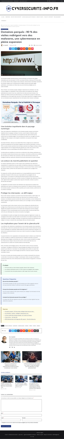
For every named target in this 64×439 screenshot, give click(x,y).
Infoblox (30, 325)
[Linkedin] (16, 48)
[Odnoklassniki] (29, 48)
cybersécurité (15, 325)
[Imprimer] (37, 330)
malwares (38, 325)
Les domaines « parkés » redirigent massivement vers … (17, 313)
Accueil (3, 25)
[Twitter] (13, 48)
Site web (23, 417)
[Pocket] (32, 48)
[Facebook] (10, 48)
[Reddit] (24, 48)
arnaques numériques (8, 325)
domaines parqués (21, 325)
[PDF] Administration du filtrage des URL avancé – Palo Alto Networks (20, 319)
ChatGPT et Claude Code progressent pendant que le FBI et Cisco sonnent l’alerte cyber (6, 385)
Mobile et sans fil (40, 434)
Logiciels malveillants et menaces (30, 434)
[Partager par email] (35, 330)
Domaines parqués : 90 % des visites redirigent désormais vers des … (19, 311)
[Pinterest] (21, 48)
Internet (34, 325)
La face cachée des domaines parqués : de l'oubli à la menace (18, 315)
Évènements (16, 1)
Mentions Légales (40, 432)
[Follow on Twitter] (7, 45)
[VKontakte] (27, 48)
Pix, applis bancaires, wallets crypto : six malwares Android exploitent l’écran (21, 385)
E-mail (2, 417)
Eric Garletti (5, 45)
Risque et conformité (48, 434)
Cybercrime (7, 25)
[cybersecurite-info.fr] (32, 8)
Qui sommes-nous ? (23, 1)
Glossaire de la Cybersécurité (7, 1)
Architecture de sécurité (13, 434)
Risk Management (56, 434)
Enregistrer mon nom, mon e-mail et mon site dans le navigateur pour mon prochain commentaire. (20, 422)
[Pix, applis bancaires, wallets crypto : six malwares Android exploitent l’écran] (21, 378)
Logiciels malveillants (14, 25)
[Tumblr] (18, 48)
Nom (2, 413)
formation (26, 325)
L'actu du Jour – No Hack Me (11, 317)
